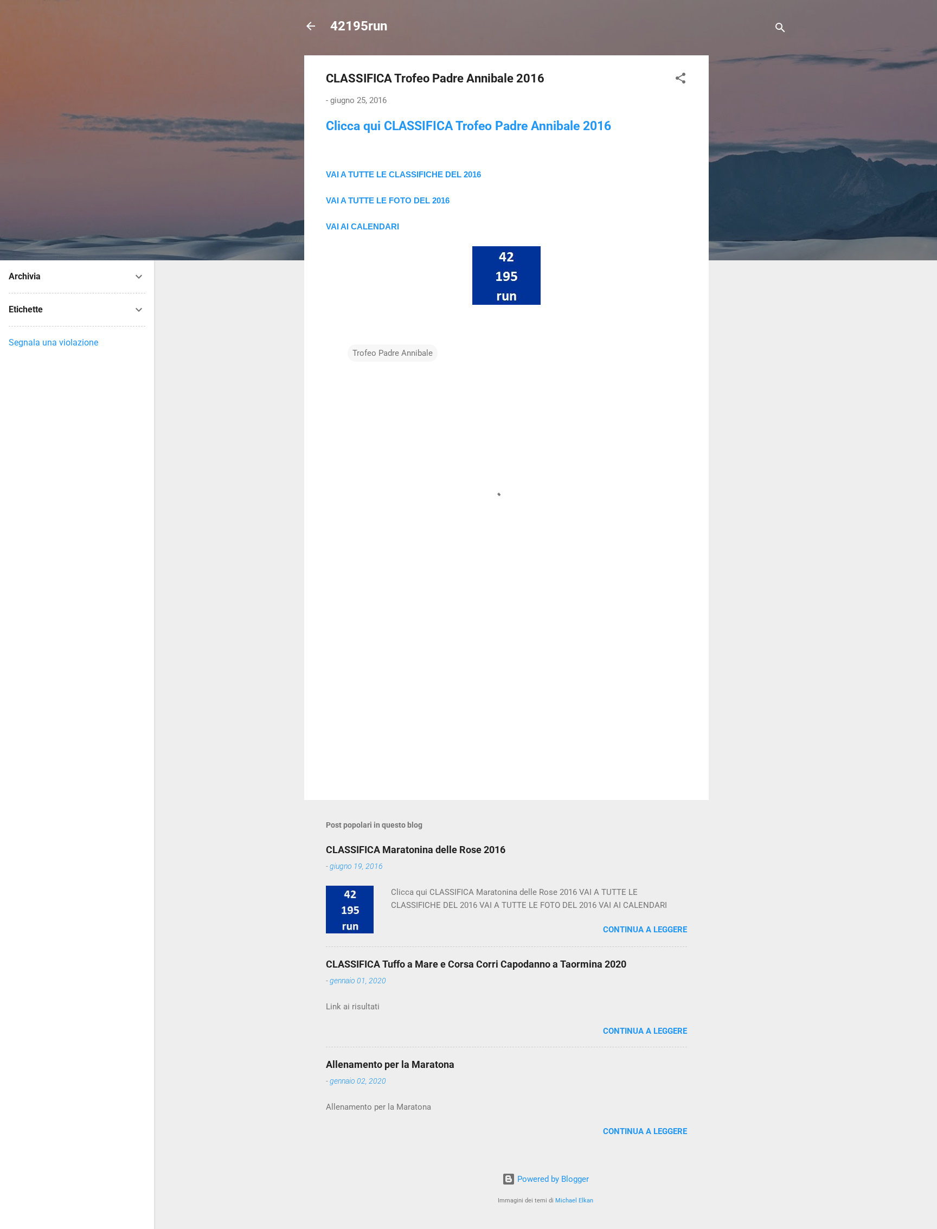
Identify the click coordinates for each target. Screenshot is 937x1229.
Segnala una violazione (53, 342)
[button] (680, 80)
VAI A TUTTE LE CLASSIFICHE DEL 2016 (403, 174)
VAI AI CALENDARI (362, 226)
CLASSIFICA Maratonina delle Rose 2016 (415, 849)
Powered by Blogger (552, 1179)
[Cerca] (780, 29)
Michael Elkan (574, 1200)
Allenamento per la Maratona (390, 1064)
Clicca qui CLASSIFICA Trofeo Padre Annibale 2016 (468, 126)
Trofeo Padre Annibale (392, 353)
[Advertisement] (752, 218)
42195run (358, 26)
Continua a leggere (645, 929)
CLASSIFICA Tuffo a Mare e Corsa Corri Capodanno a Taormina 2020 (476, 964)
